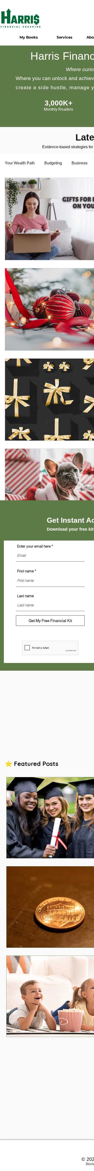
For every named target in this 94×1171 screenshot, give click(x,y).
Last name (25, 596)
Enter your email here (34, 546)
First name (25, 571)
